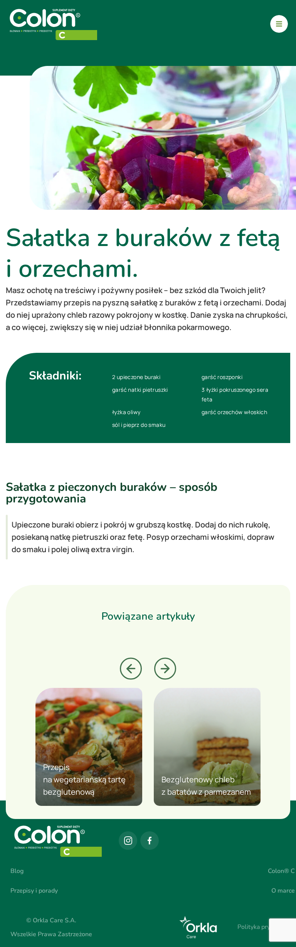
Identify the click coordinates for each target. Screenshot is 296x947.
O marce (283, 890)
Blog (17, 871)
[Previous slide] (131, 669)
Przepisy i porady (34, 890)
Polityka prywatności (266, 927)
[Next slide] (165, 669)
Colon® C (281, 871)
